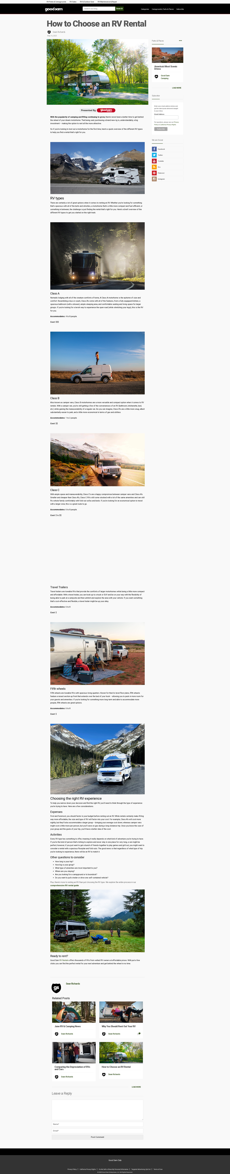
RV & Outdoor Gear (87, 2)
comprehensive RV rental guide (64, 885)
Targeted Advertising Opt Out (141, 1169)
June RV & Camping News (68, 1026)
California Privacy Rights (168, 125)
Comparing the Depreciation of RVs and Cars (72, 1068)
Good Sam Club (115, 1160)
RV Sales (73, 2)
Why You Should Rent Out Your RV (118, 1026)
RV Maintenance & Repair (107, 2)
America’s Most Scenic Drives (165, 67)
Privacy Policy (72, 1169)
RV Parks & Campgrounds (56, 2)
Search (119, 8)
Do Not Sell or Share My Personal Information (113, 1169)
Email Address (159, 114)
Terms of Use (158, 1169)
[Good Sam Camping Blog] (61, 7)
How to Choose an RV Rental (116, 1066)
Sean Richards (59, 32)
